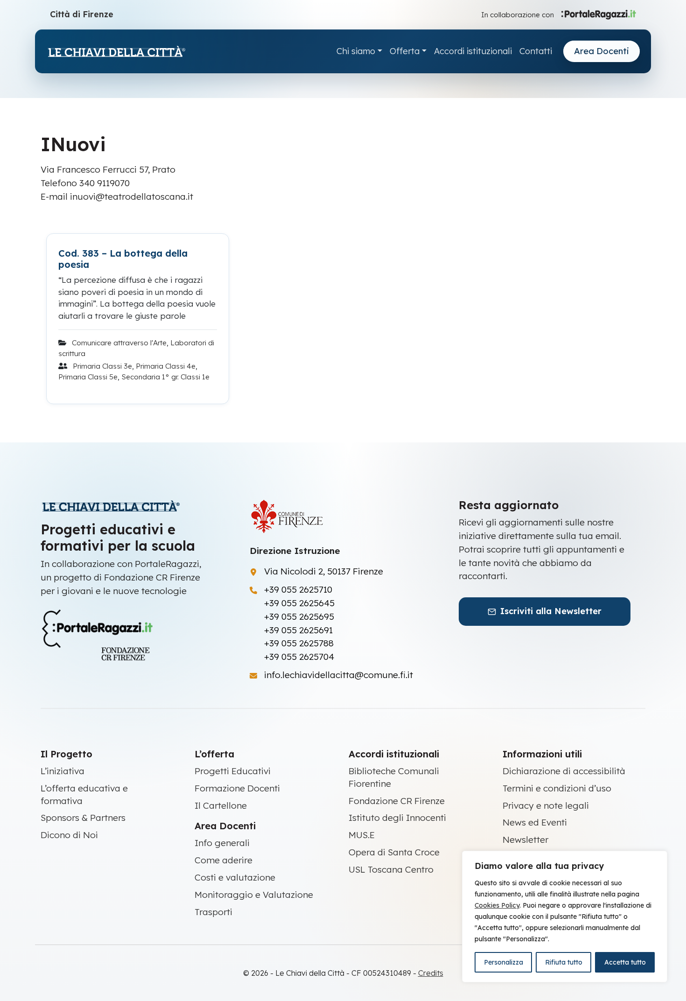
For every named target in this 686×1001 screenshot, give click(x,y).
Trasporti (213, 911)
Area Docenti (601, 51)
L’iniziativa (62, 771)
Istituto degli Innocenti (397, 817)
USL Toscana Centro (391, 869)
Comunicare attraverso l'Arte (119, 342)
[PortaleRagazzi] (598, 14)
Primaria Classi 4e (166, 366)
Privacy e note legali (546, 805)
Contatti (535, 51)
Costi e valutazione (235, 877)
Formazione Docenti (237, 788)
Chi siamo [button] (355, 51)
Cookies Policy (497, 905)
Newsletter (525, 839)
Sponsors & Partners (83, 817)
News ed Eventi (535, 822)
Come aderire (223, 860)
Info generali (222, 842)
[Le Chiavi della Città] (116, 51)
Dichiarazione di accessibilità (564, 771)
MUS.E (362, 834)
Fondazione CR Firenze (397, 800)
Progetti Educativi (233, 771)
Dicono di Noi (69, 834)
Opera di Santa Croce (394, 852)
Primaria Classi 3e (102, 366)
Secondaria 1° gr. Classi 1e (165, 376)
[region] (564, 916)
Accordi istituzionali (473, 51)
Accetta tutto (625, 962)
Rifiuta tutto (563, 962)
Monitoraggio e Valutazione (254, 894)
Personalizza (503, 962)
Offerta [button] (405, 51)
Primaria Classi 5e (88, 376)
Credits (430, 973)
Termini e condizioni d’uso (557, 788)
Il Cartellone (221, 805)
